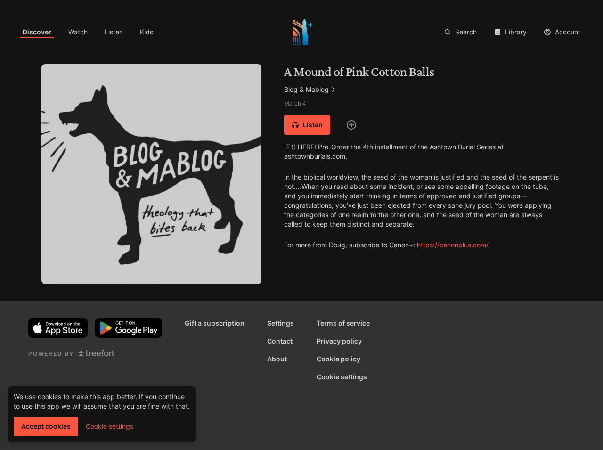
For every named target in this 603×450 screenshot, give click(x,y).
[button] (307, 125)
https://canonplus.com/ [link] (453, 245)
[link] (37, 32)
